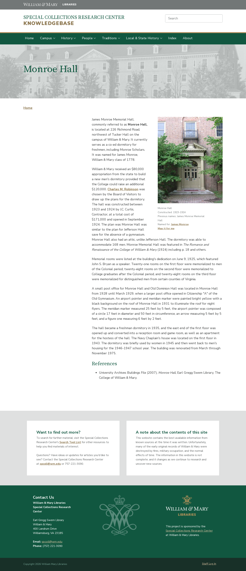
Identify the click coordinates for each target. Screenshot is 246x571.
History (67, 38)
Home (29, 38)
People (87, 38)
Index (172, 38)
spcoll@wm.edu (50, 464)
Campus (46, 38)
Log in (212, 563)
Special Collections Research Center (73, 20)
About (188, 38)
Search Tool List (70, 442)
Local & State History (142, 38)
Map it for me (166, 228)
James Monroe (180, 224)
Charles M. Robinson (123, 189)
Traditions (109, 38)
